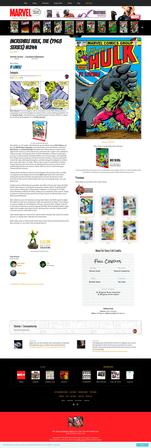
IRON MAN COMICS (83, 392)
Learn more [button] (56, 445)
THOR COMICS (93, 392)
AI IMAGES (61, 396)
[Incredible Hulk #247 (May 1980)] (102, 27)
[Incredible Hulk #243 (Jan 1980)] (59, 27)
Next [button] (142, 27)
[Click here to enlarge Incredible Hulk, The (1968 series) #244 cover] (108, 138)
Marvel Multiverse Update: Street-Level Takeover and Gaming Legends (109, 351)
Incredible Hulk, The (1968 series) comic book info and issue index (27, 284)
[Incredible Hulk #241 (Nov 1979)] (37, 27)
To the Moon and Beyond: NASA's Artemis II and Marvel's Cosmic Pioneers (48, 347)
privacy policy (70, 400)
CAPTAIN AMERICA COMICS (61, 392)
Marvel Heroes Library (65, 431)
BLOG (67, 396)
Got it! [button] (142, 445)
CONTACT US (89, 396)
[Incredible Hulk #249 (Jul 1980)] (124, 27)
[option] (15, 27)
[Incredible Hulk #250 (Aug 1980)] (135, 27)
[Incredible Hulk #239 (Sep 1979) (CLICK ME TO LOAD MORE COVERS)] (15, 27)
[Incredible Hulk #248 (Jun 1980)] (113, 27)
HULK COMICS (73, 392)
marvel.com (86, 400)
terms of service (78, 400)
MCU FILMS (73, 396)
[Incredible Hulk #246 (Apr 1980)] (91, 27)
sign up (63, 400)
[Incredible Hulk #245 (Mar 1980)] (81, 27)
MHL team (81, 440)
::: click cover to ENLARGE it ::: (108, 142)
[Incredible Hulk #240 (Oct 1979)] (26, 27)
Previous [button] (9, 27)
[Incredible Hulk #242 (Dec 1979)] (48, 27)
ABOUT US (81, 396)
